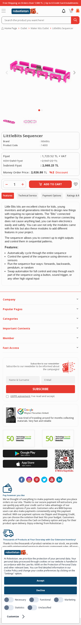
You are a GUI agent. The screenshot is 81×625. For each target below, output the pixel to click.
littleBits (45, 141)
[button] (39, 110)
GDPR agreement (20, 396)
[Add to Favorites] (75, 184)
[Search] (75, 20)
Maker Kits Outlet (40, 28)
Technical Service (27, 195)
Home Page (11, 28)
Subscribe (40, 389)
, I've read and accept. (32, 396)
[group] (40, 70)
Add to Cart (53, 184)
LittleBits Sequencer (62, 28)
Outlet (24, 28)
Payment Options (52, 195)
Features (7, 195)
